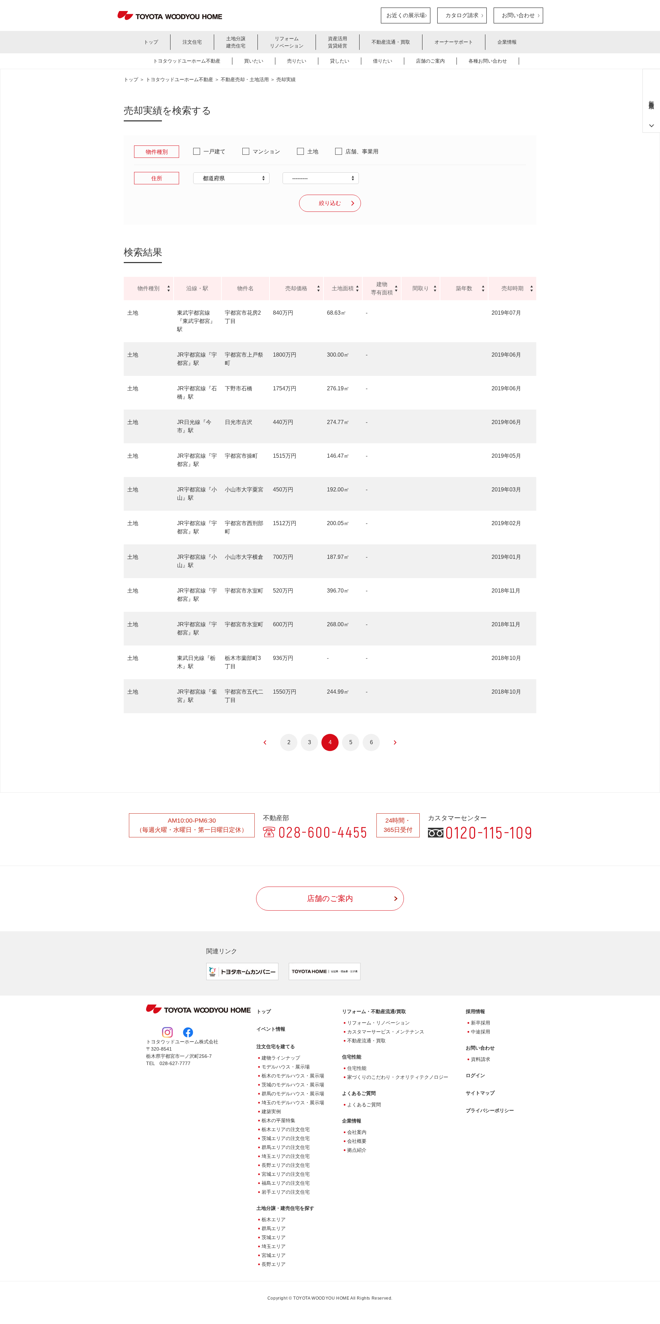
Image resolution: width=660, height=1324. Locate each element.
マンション (266, 151)
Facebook (188, 1032)
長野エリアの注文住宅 (286, 1165)
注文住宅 (192, 42)
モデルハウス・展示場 (286, 1066)
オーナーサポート (453, 42)
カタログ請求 (462, 15)
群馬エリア (274, 1228)
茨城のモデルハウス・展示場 (293, 1084)
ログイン (475, 1075)
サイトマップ (480, 1093)
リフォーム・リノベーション (378, 1022)
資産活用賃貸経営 (337, 42)
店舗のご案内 (430, 61)
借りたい (382, 61)
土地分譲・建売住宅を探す (285, 1208)
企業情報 (507, 42)
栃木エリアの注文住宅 (286, 1129)
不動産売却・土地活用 (245, 79)
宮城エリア (274, 1255)
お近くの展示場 (405, 15)
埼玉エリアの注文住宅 (286, 1156)
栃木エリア (274, 1219)
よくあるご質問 (359, 1093)
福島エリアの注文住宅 (286, 1183)
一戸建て (215, 151)
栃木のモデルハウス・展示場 (293, 1075)
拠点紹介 (356, 1150)
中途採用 (480, 1031)
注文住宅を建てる (275, 1046)
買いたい (253, 61)
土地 (312, 151)
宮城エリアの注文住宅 (286, 1174)
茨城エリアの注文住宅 (286, 1138)
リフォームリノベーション (287, 42)
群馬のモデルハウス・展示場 (293, 1093)
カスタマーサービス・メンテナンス (385, 1031)
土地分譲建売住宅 (235, 42)
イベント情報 (270, 1029)
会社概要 (356, 1141)
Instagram (167, 1032)
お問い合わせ (518, 15)
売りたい (296, 61)
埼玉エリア (274, 1246)
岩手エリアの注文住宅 (286, 1192)
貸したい (339, 61)
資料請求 (480, 1059)
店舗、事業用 (361, 151)
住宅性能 (356, 1068)
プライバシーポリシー (490, 1110)
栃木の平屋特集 (278, 1120)
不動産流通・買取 (391, 42)
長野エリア (274, 1264)
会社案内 (356, 1132)
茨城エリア (274, 1237)
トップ (151, 42)
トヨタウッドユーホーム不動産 (186, 61)
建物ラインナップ (281, 1057)
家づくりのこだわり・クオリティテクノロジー (397, 1077)
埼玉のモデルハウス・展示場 (293, 1102)
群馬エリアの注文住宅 (286, 1147)
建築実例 (271, 1111)
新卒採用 (480, 1022)
